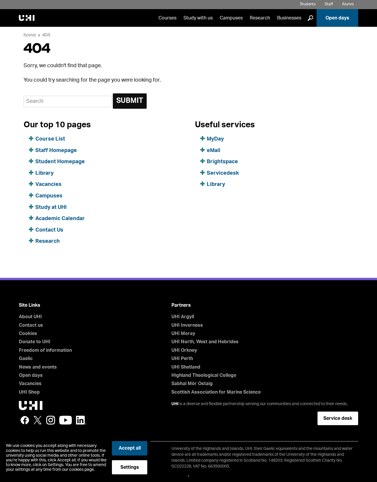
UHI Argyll (182, 316)
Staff (329, 4)
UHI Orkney (184, 350)
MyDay (215, 139)
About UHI (30, 316)
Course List (50, 139)
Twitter (37, 420)
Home (30, 35)
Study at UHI (51, 207)
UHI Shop (29, 392)
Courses (167, 18)
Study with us (198, 18)
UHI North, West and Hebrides (205, 341)
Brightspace (222, 161)
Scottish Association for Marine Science (216, 392)
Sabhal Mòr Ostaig (192, 383)
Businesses (289, 18)
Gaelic (26, 358)
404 (46, 35)
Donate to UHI (34, 341)
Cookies (28, 333)
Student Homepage (60, 161)
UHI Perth (182, 358)
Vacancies (48, 184)
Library (44, 173)
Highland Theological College (203, 375)
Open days (337, 18)
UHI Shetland (185, 367)
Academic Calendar (60, 218)
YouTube (65, 420)
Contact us (31, 325)
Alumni (348, 4)
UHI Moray (183, 333)
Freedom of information (45, 350)
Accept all (130, 448)
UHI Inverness (187, 325)
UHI (174, 404)
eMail (213, 150)
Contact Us (49, 230)
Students (308, 4)
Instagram (50, 420)
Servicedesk (223, 173)
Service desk (337, 418)
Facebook (24, 420)
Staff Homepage (56, 150)
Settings (129, 467)
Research (260, 18)
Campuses (231, 18)
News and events (38, 367)
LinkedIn (81, 420)
